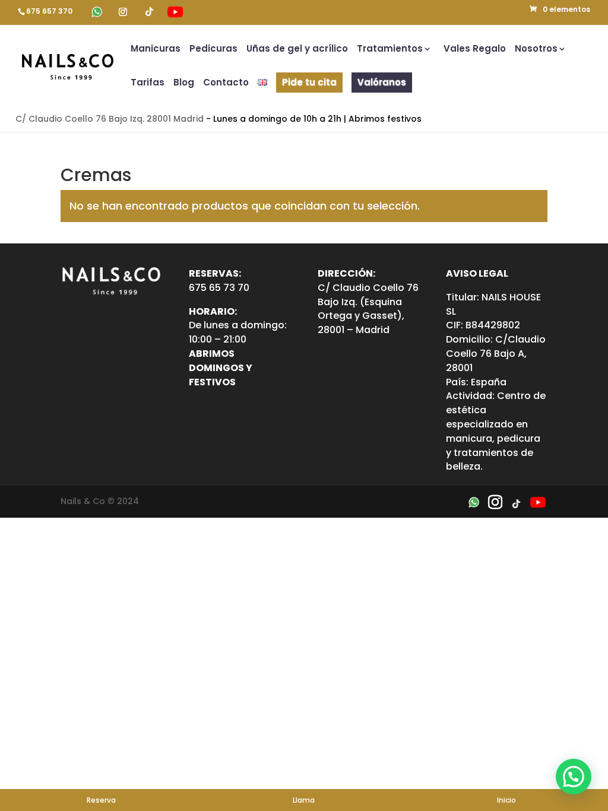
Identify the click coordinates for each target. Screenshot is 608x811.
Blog (183, 83)
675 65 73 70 (219, 287)
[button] (573, 776)
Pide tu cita (309, 82)
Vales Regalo (475, 50)
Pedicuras (213, 50)
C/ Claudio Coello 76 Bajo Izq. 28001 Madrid (109, 119)
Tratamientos (390, 50)
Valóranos (381, 82)
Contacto (226, 83)
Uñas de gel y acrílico (297, 50)
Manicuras (155, 50)
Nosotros (536, 50)
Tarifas (147, 83)
